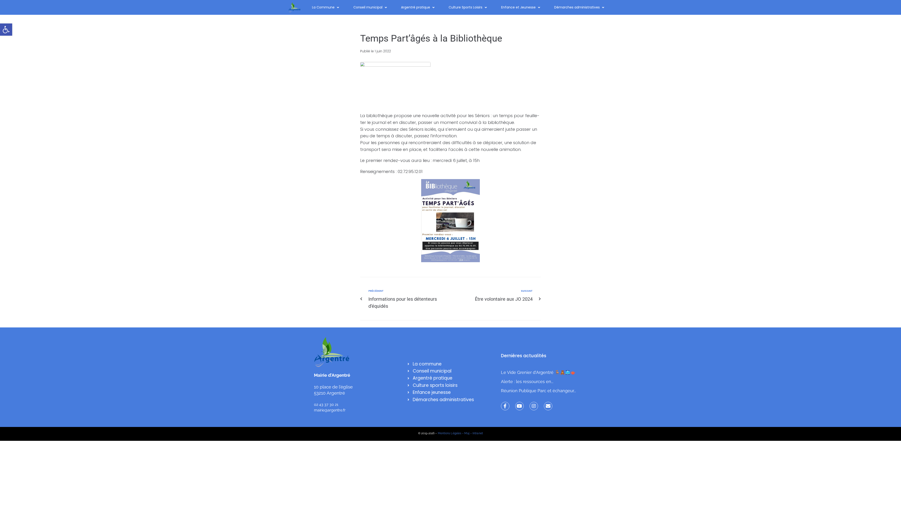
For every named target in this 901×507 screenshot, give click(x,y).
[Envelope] (548, 406)
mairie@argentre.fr (330, 410)
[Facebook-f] (505, 406)
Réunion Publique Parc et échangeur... (538, 390)
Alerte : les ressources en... (527, 381)
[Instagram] (534, 406)
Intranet (478, 433)
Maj (466, 433)
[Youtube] (519, 406)
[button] (6, 29)
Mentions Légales (450, 433)
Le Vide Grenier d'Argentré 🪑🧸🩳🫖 (538, 372)
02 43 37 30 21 (326, 404)
